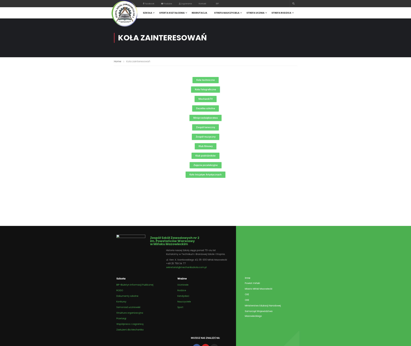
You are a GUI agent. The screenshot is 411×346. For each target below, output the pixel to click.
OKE (247, 300)
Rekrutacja (199, 12)
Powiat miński (252, 283)
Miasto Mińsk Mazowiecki (258, 288)
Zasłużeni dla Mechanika (130, 329)
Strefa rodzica (281, 12)
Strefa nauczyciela (226, 12)
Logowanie (186, 3)
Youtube (167, 3)
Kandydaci (183, 296)
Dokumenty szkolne (127, 296)
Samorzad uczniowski (128, 307)
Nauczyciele (184, 301)
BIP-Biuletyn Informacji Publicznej (134, 284)
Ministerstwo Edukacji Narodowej (263, 305)
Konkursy (121, 301)
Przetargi (121, 318)
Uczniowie (182, 284)
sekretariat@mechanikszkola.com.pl (186, 267)
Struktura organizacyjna (129, 312)
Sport (180, 307)
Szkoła (147, 12)
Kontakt (202, 3)
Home (117, 61)
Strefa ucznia (255, 12)
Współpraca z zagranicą (129, 324)
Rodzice (181, 290)
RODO (119, 290)
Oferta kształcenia (172, 12)
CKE (247, 294)
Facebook (149, 3)
